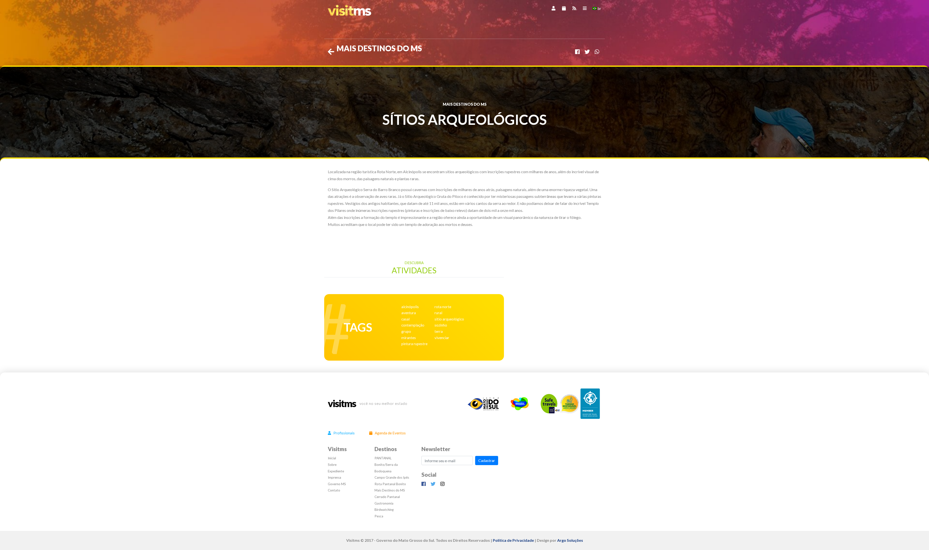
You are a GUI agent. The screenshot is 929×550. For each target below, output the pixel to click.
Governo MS (337, 484)
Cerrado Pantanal (387, 497)
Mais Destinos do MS (390, 490)
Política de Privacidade (513, 540)
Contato (334, 490)
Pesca (379, 516)
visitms (342, 404)
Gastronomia (384, 503)
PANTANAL (383, 458)
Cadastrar (486, 460)
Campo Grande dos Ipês (392, 477)
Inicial (332, 458)
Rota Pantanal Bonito (390, 484)
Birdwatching (384, 510)
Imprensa (334, 477)
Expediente (336, 471)
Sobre (332, 465)
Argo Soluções (570, 540)
